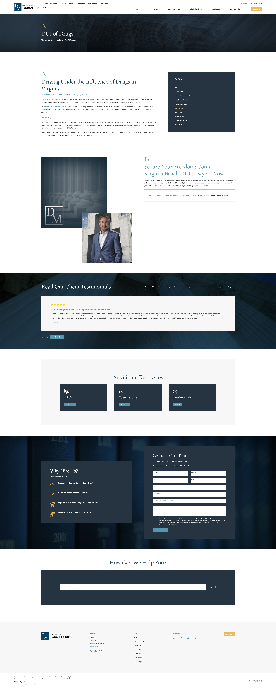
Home (136, 637)
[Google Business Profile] (188, 638)
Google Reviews (67, 3)
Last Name (193, 472)
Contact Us (256, 9)
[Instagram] (195, 638)
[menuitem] (201, 88)
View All (177, 404)
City (154, 486)
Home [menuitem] (135, 9)
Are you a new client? (158, 493)
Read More (124, 404)
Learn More (70, 404)
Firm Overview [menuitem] (153, 9)
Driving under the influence (50, 99)
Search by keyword (67, 586)
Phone (155, 479)
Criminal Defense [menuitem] (196, 9)
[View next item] (47, 337)
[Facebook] (181, 638)
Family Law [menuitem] (216, 9)
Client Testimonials (51, 3)
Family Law (137, 653)
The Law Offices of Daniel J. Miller (54, 107)
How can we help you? (158, 507)
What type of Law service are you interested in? (164, 500)
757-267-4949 (256, 4)
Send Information (161, 530)
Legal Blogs (104, 3)
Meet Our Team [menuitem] (174, 9)
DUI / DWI (137, 649)
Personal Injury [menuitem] (235, 9)
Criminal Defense (139, 645)
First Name (156, 472)
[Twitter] (174, 638)
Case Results (80, 3)
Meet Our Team (139, 641)
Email (192, 479)
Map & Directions (95, 646)
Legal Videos (92, 3)
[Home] (30, 7)
